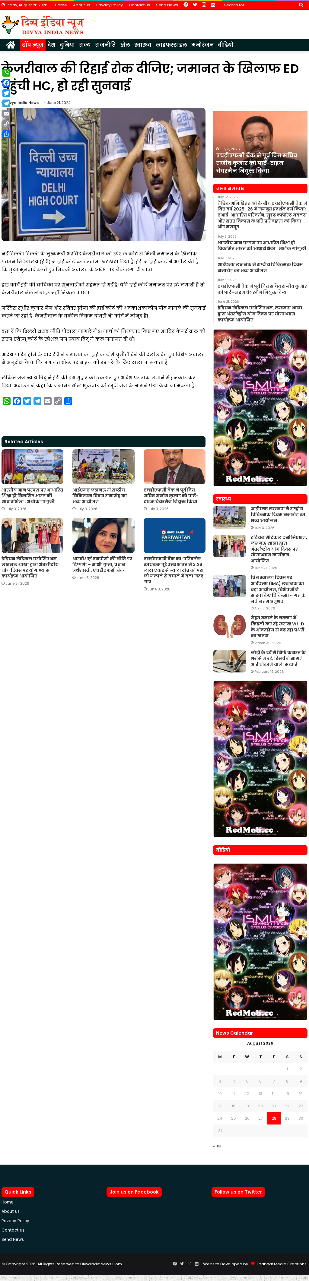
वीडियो (226, 45)
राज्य (85, 45)
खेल (125, 45)
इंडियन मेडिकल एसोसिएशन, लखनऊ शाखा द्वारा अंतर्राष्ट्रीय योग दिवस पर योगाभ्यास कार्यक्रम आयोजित (30, 567)
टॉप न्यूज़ (32, 45)
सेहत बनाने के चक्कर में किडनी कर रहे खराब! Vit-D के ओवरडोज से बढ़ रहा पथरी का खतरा (277, 627)
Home (61, 5)
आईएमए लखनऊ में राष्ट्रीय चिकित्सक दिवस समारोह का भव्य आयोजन (99, 495)
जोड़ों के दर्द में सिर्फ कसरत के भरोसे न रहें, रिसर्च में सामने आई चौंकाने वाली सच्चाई (278, 658)
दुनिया (67, 45)
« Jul (217, 1146)
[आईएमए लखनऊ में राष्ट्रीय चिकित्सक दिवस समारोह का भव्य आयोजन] (103, 466)
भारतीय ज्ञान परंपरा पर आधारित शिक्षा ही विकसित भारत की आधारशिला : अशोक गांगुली (32, 495)
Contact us (139, 5)
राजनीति (105, 45)
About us (81, 5)
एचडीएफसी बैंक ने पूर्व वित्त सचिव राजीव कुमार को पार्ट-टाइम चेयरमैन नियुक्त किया (171, 495)
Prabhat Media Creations (281, 1264)
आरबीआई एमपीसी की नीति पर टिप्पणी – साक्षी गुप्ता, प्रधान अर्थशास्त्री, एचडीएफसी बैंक (102, 564)
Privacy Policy (109, 5)
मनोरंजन (202, 45)
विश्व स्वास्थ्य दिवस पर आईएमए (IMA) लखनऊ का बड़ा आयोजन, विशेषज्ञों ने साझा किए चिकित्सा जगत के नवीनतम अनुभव (278, 589)
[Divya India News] (43, 25)
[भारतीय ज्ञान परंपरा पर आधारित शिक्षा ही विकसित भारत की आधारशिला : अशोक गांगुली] (32, 466)
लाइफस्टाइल (171, 45)
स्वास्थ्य (142, 45)
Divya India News (22, 102)
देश (52, 45)
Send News (167, 5)
